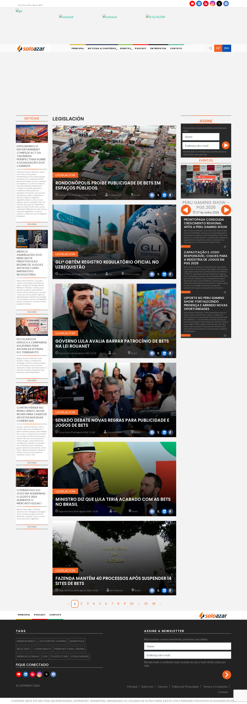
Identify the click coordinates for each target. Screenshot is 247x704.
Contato (223, 692)
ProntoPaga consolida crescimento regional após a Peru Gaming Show (205, 223)
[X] (219, 3)
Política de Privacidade (185, 686)
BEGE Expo (23, 648)
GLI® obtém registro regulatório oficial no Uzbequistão (107, 264)
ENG (226, 47)
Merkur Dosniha (28, 656)
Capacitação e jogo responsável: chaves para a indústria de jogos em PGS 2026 (205, 257)
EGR (45, 656)
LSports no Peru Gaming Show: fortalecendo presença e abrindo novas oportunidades (206, 303)
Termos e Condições (215, 686)
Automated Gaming (52, 641)
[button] (210, 48)
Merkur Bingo (26, 641)
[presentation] (186, 210)
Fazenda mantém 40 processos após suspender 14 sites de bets (113, 580)
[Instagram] (212, 3)
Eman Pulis (77, 641)
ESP (218, 47)
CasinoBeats (42, 648)
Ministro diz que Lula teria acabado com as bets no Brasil (113, 501)
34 (153, 603)
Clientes (162, 686)
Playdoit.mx (59, 656)
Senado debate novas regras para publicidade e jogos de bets (112, 422)
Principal (132, 686)
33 (145, 603)
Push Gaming (80, 656)
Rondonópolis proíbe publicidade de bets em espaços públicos (108, 185)
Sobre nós (147, 686)
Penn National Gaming (70, 648)
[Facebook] (226, 3)
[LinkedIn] (199, 3)
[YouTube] (192, 3)
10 (131, 603)
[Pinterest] (206, 3)
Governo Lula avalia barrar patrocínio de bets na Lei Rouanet (112, 343)
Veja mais (31, 224)
